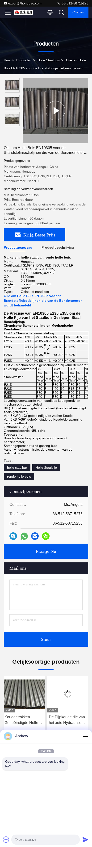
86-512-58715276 (74, 3)
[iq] (46, 536)
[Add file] (6, 839)
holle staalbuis (49, 60)
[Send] (85, 839)
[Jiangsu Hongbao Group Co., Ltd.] (23, 12)
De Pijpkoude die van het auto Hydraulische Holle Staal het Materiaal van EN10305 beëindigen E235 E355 (67, 720)
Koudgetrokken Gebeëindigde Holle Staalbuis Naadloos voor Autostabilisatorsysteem (24, 720)
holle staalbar (17, 467)
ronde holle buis (19, 476)
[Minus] (85, 736)
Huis (7, 60)
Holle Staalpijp (46, 467)
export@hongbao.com (25, 3)
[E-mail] (35, 536)
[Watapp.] (24, 536)
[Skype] (13, 536)
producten (24, 60)
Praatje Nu (46, 551)
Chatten (78, 12)
